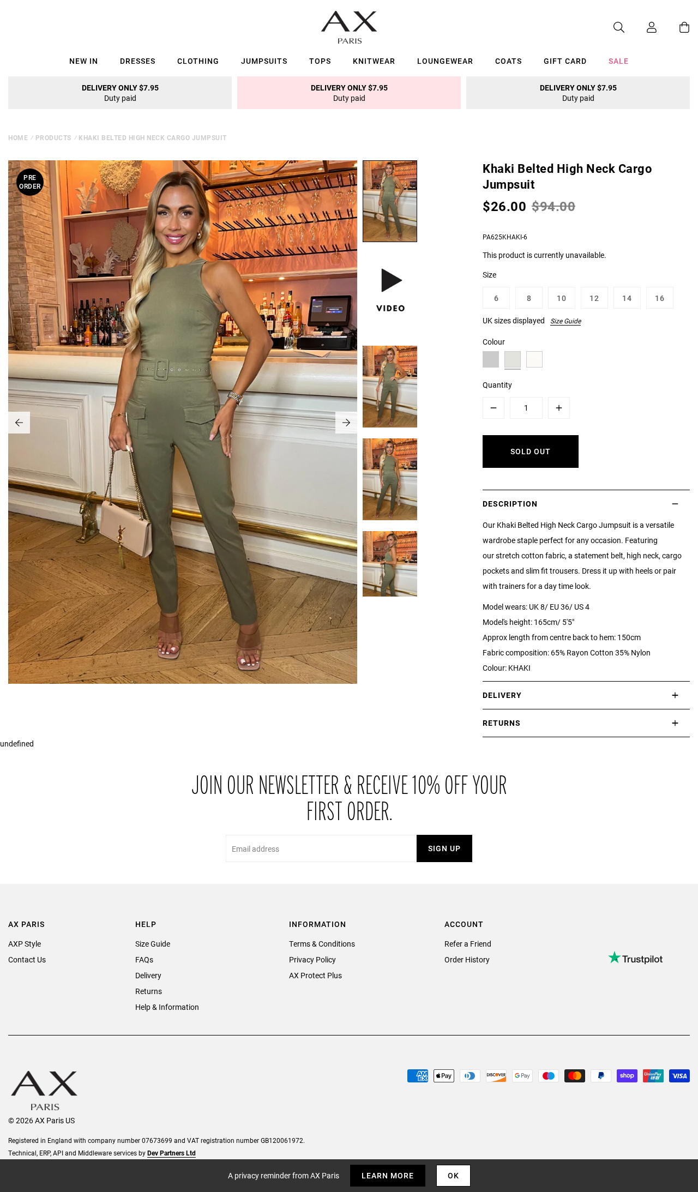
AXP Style (24, 943)
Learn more (388, 1175)
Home (18, 137)
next (346, 423)
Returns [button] (502, 723)
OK (453, 1175)
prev (19, 423)
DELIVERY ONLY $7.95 (120, 92)
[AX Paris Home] (349, 27)
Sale (619, 61)
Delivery (148, 975)
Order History (467, 959)
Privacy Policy (312, 959)
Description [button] (510, 503)
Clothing (198, 61)
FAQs (144, 959)
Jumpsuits (264, 61)
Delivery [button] (502, 695)
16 (660, 298)
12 (594, 298)
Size (489, 274)
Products (53, 137)
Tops (320, 61)
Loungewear (445, 61)
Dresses (137, 61)
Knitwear (374, 61)
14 (627, 298)
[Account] (640, 27)
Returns (148, 991)
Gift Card (565, 61)
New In (83, 61)
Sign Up (444, 848)
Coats (508, 61)
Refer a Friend (467, 943)
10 (562, 298)
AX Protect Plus (315, 975)
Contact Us (27, 959)
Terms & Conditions (322, 943)
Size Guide (565, 320)
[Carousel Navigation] (182, 423)
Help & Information (167, 1007)
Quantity (497, 385)
